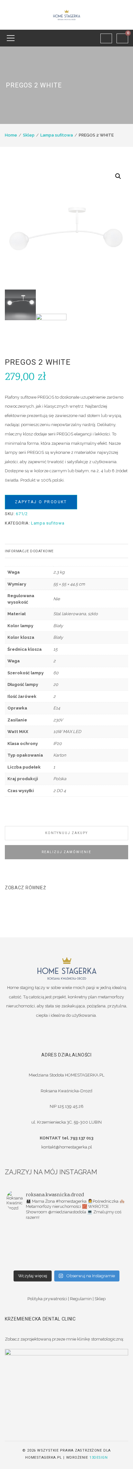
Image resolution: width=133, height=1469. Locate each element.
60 (55, 672)
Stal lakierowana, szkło (75, 613)
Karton (59, 755)
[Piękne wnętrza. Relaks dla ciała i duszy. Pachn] (96, 1229)
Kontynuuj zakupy (66, 833)
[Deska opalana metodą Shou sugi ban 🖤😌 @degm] (36, 1254)
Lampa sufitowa (56, 135)
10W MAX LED (67, 731)
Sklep (29, 135)
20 (55, 684)
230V (58, 720)
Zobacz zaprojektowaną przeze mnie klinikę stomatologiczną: (64, 1339)
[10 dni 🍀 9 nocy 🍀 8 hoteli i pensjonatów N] (36, 1246)
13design (98, 1457)
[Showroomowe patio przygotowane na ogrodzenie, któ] (96, 1237)
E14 (56, 708)
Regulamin (81, 1298)
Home (11, 135)
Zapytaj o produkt (41, 502)
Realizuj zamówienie (66, 852)
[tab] (66, 551)
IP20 (57, 743)
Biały (58, 625)
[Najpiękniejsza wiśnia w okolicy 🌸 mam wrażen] (36, 1263)
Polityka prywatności (47, 1298)
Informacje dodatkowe (29, 551)
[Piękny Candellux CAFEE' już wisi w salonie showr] (96, 1246)
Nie (56, 599)
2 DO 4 (59, 790)
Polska (59, 778)
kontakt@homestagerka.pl (66, 1147)
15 (55, 649)
